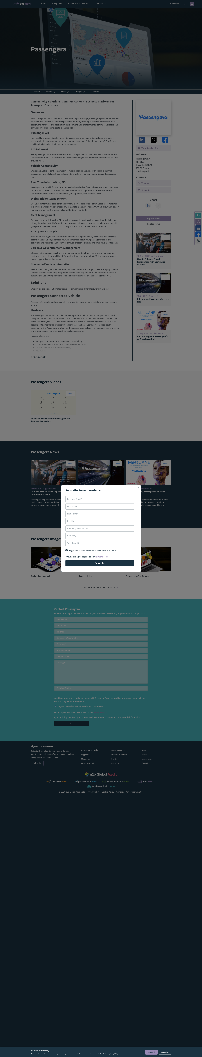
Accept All (151, 1052)
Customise (165, 1052)
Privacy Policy (101, 557)
